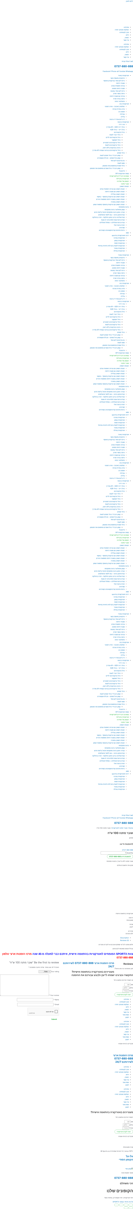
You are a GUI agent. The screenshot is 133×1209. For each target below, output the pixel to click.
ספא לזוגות (121, 163)
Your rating (55, 972)
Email (56, 1004)
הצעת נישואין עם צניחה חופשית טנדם (112, 189)
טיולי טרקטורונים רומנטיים (112, 143)
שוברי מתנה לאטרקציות (119, 828)
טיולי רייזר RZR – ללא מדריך (115, 127)
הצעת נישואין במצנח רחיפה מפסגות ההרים (110, 199)
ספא (127, 233)
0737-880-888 (123, 66)
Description (124, 938)
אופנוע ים (122, 112)
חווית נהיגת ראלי (119, 225)
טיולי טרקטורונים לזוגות (113, 145)
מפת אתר (126, 1015)
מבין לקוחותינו (124, 32)
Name (56, 1000)
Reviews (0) (124, 940)
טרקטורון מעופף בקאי (117, 78)
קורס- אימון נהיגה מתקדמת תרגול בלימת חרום (109, 212)
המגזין (127, 38)
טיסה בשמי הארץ (119, 93)
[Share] (126, 1205)
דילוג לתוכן (129, 1)
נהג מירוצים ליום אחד (118, 161)
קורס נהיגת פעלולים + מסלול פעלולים (112, 222)
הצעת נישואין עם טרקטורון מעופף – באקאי (111, 197)
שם (131, 985)
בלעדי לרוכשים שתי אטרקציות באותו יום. (119, 1165)
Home (131, 828)
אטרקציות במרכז (119, 238)
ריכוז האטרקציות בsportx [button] (120, 235)
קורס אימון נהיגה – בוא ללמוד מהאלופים (111, 215)
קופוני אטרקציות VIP (122, 174)
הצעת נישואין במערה (118, 202)
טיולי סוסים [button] (121, 153)
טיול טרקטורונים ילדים (113, 137)
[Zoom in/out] (116, 1205)
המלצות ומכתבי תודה (122, 30)
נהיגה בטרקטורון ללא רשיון (112, 148)
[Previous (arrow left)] (131, 1208)
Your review (54, 995)
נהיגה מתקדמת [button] (124, 207)
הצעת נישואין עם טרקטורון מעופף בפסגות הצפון (109, 204)
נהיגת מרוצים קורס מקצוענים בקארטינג (112, 230)
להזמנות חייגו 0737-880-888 (120, 856)
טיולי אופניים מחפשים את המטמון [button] (114, 166)
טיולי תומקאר (116, 140)
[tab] (64, 938)
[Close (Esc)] (131, 1205)
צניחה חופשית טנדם (118, 86)
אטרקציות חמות (119, 243)
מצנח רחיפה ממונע (118, 88)
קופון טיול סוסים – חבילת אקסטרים (109, 158)
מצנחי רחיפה (120, 83)
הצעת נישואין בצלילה (118, 194)
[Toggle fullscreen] (121, 1205)
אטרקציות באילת (119, 251)
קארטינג (122, 228)
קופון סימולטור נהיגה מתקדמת (115, 210)
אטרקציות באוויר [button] (123, 75)
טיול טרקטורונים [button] (119, 132)
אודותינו (126, 27)
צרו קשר (126, 40)
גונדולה (122, 114)
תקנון (127, 1017)
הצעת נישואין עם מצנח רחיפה (115, 192)
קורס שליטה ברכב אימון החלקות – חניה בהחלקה (108, 217)
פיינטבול (122, 171)
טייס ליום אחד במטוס (118, 91)
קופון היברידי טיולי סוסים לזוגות (110, 155)
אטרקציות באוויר (119, 248)
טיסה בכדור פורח (119, 99)
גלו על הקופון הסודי (126, 1158)
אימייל (131, 991)
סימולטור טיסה (120, 101)
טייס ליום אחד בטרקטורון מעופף (114, 81)
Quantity (130, 853)
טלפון (131, 988)
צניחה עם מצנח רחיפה (117, 96)
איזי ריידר (122, 124)
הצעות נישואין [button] (124, 186)
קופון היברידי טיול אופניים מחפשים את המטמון (105, 168)
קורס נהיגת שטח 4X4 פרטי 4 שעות (113, 220)
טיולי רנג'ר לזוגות (115, 135)
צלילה (123, 117)
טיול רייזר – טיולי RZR (117, 130)
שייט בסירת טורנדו (118, 109)
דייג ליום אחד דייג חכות (117, 119)
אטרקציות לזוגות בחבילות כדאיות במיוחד (111, 246)
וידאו (127, 35)
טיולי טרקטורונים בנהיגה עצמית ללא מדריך (106, 150)
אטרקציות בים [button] (124, 104)
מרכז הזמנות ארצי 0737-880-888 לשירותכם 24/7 (123, 1058)
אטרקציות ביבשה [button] (123, 122)
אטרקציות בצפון (119, 240)
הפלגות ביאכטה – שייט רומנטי (115, 106)
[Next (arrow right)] (126, 1208)
